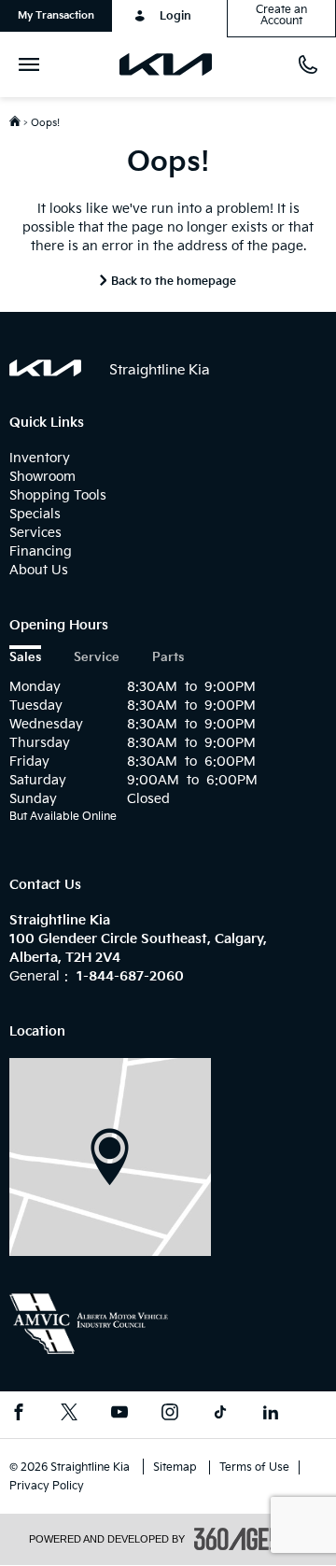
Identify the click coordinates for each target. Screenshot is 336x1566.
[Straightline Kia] (110, 1156)
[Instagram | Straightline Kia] (170, 1415)
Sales (25, 658)
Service (96, 658)
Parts (168, 658)
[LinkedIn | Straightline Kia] (270, 1415)
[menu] (32, 64)
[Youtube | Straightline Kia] (119, 1415)
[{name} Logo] (45, 368)
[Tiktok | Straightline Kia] (220, 1415)
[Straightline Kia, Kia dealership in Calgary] (173, 64)
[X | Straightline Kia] (69, 1415)
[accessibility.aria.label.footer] (251, 1539)
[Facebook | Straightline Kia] (18, 1415)
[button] (56, 16)
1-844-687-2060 (130, 976)
